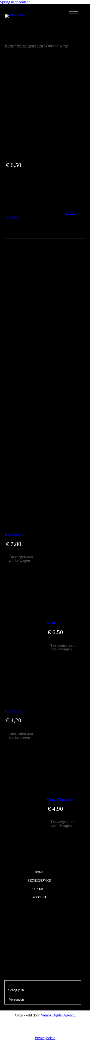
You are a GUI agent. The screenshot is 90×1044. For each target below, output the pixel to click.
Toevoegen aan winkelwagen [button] (21, 559)
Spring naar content (15, 2)
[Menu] (73, 13)
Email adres (16, 984)
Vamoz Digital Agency (58, 1015)
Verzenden (16, 999)
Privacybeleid (45, 1038)
